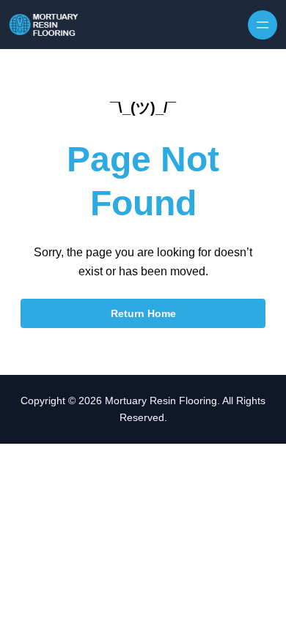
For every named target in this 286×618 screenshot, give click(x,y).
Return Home (143, 313)
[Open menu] (262, 25)
